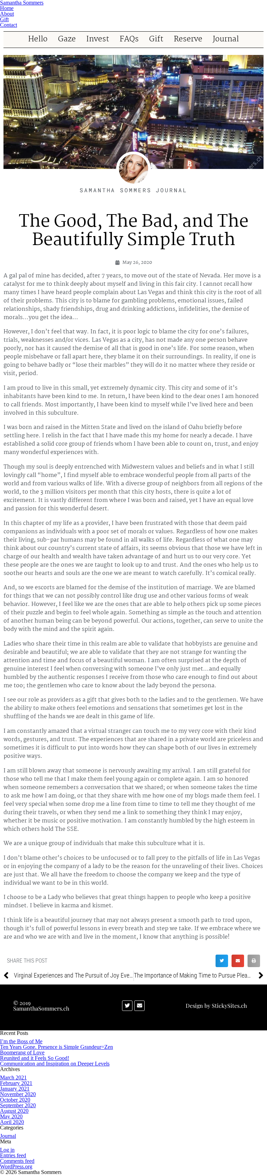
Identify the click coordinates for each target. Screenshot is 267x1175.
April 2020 (12, 1122)
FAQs (129, 39)
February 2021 (16, 1083)
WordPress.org (16, 1166)
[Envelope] (139, 1005)
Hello (38, 39)
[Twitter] (127, 1005)
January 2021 (15, 1089)
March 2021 (13, 1077)
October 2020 (15, 1100)
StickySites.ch (229, 1005)
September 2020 (18, 1105)
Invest (97, 39)
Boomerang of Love (22, 1052)
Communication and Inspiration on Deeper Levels (55, 1064)
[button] (222, 961)
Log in (7, 1150)
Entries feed (13, 1155)
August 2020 (14, 1111)
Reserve (188, 39)
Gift (156, 39)
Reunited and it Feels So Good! (34, 1058)
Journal (226, 39)
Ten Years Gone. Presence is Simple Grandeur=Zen (56, 1047)
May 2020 (11, 1116)
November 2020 (18, 1094)
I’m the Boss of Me (21, 1041)
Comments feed (17, 1161)
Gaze (67, 39)
